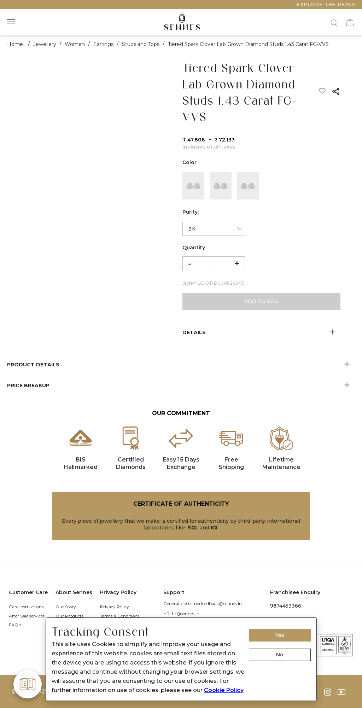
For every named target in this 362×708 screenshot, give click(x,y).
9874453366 (285, 606)
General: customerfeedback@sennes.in (202, 603)
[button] (333, 22)
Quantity (193, 247)
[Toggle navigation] (12, 22)
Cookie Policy (224, 690)
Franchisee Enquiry (295, 592)
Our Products (69, 616)
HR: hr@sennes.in (181, 613)
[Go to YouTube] (344, 692)
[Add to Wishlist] (322, 92)
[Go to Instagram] (331, 692)
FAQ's (15, 624)
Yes (279, 635)
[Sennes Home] (181, 21)
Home (15, 44)
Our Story (66, 606)
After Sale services (27, 616)
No (280, 654)
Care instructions (26, 606)
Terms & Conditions (119, 616)
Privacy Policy (114, 606)
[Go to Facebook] (317, 692)
